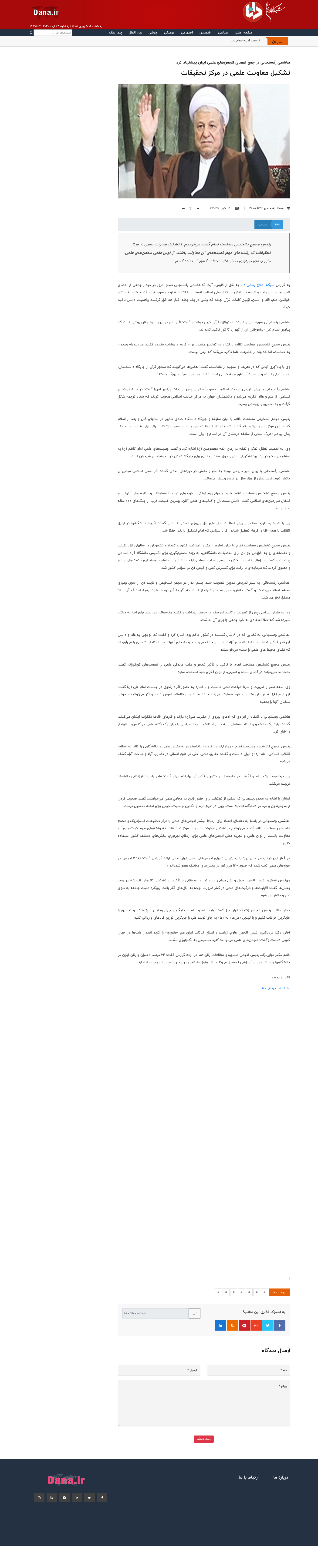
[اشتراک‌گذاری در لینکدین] (220, 1325)
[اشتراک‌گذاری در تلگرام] (244, 1325)
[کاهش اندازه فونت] (182, 208)
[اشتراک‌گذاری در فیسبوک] (279, 1325)
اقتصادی (206, 32)
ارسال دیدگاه (203, 1438)
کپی (194, 1313)
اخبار (277, 224)
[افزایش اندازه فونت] (196, 208)
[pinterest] (64, 1497)
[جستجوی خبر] (51, 32)
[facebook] (102, 1497)
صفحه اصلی (243, 32)
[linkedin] (77, 1497)
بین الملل (135, 32)
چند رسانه (115, 32)
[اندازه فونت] (189, 208)
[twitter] (89, 1497)
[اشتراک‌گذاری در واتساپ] (256, 1325)
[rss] (52, 1497)
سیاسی (223, 32)
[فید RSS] (232, 1325)
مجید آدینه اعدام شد (244, 40)
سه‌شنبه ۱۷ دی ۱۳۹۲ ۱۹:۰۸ (266, 208)
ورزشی (153, 32)
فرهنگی (169, 32)
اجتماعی (187, 32)
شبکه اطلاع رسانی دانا (257, 285)
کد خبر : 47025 (220, 208)
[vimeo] (39, 1497)
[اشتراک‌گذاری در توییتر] (268, 1325)
